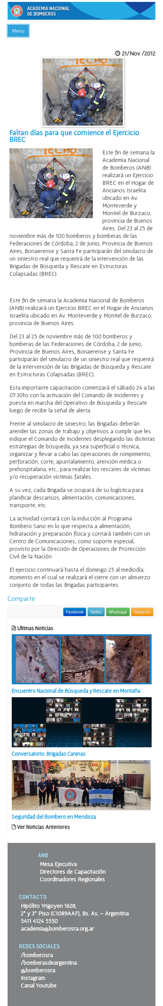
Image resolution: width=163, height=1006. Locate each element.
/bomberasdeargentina (49, 962)
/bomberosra (37, 954)
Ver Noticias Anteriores (43, 827)
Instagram (33, 977)
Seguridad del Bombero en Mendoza (54, 816)
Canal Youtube (38, 985)
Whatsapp (118, 612)
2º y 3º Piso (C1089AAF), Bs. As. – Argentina (75, 913)
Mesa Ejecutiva (58, 863)
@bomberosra (38, 970)
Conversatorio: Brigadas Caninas (49, 753)
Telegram (142, 612)
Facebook (74, 612)
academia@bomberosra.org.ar (57, 928)
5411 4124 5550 (39, 920)
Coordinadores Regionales (72, 879)
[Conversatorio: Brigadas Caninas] (82, 721)
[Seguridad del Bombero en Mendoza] (82, 784)
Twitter (96, 612)
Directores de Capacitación (73, 871)
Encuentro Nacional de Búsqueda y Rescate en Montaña (76, 690)
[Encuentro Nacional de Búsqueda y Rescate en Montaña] (82, 658)
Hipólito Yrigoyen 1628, (49, 905)
